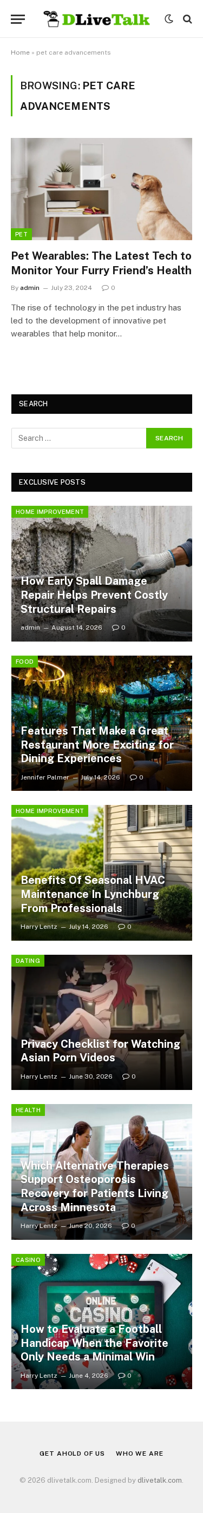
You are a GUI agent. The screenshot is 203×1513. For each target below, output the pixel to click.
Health (28, 1110)
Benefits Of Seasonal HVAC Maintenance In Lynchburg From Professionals (93, 894)
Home (20, 52)
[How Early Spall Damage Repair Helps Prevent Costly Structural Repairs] (101, 574)
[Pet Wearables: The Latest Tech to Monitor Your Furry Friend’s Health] (101, 189)
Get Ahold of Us (72, 1453)
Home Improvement (50, 511)
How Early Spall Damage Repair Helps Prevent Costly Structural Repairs (94, 594)
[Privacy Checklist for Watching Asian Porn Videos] (101, 1023)
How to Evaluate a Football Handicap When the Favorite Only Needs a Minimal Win (94, 1343)
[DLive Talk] (97, 19)
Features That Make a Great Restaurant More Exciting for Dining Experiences (97, 744)
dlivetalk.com (159, 1480)
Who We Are (139, 1453)
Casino (28, 1260)
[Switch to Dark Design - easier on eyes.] (169, 19)
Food (25, 661)
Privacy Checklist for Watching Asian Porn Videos (100, 1051)
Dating (28, 960)
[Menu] (18, 19)
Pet (21, 234)
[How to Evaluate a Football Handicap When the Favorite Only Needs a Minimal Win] (101, 1322)
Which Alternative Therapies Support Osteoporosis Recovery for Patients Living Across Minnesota (95, 1186)
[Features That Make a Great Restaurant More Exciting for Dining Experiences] (101, 723)
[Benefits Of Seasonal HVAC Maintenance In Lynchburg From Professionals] (101, 873)
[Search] (186, 19)
